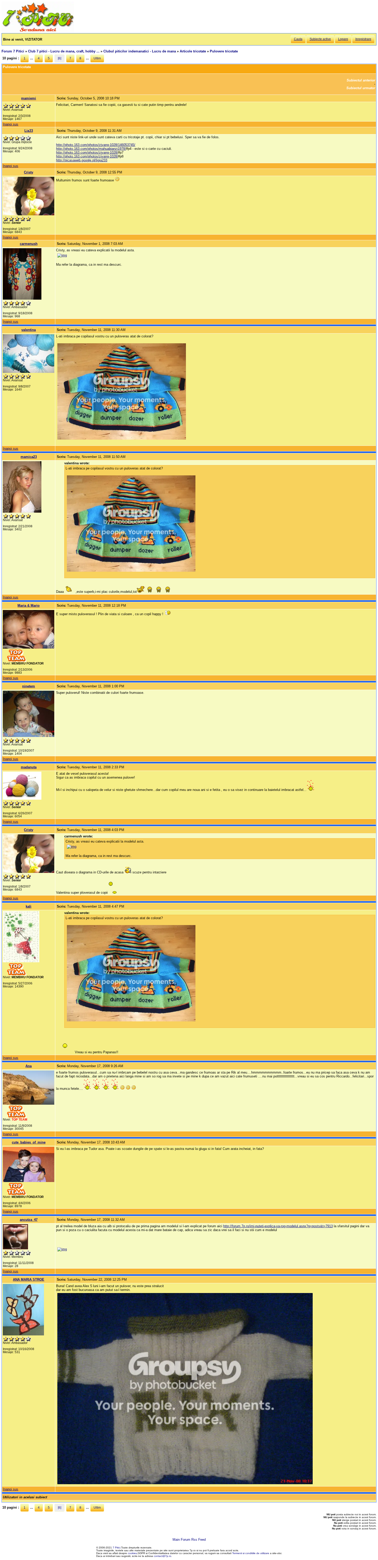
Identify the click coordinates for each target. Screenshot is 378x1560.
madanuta (29, 767)
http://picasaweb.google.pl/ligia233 (81, 160)
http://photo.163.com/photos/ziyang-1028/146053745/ (95, 145)
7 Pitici (116, 1547)
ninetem (28, 686)
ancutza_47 (29, 1220)
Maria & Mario (28, 605)
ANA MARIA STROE (28, 1279)
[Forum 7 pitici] (38, 31)
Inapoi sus (10, 124)
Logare (343, 39)
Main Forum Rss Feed (189, 1539)
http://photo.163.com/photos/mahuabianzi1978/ (91, 149)
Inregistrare (363, 39)
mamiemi (28, 98)
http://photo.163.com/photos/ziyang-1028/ (87, 152)
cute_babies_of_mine (29, 1142)
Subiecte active (320, 39)
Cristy (28, 172)
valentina (28, 330)
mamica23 (29, 457)
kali (28, 906)
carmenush (29, 244)
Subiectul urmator (360, 88)
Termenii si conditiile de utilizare (250, 1553)
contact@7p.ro (162, 1556)
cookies (132, 1553)
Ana (28, 1066)
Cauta (298, 39)
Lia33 (28, 131)
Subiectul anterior (361, 80)
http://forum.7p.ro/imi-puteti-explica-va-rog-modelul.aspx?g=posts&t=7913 (278, 1226)
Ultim (97, 58)
